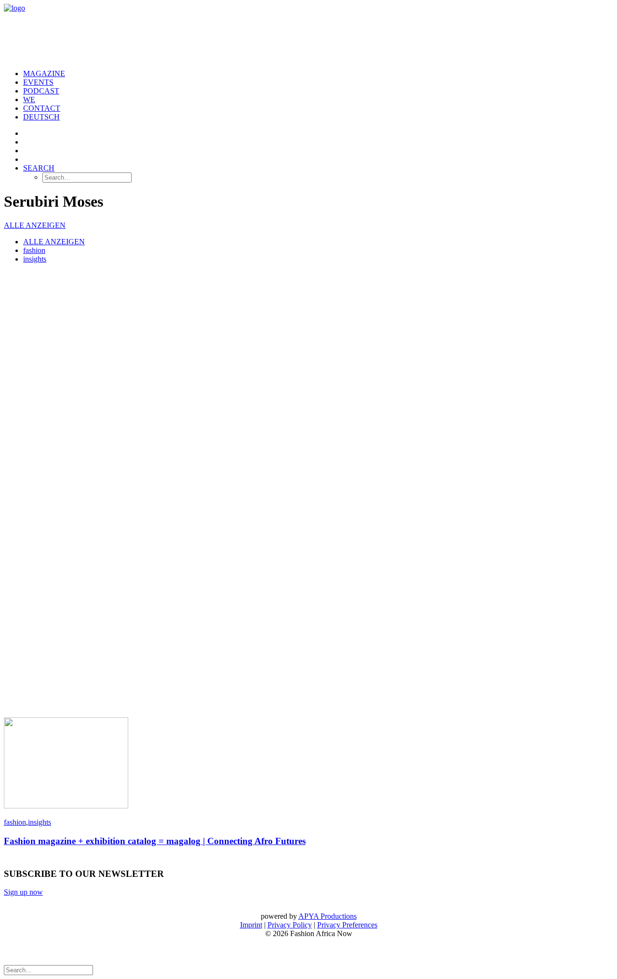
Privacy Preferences (347, 925)
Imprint (251, 925)
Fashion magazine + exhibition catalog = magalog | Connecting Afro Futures (155, 841)
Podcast (41, 91)
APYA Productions (327, 916)
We (29, 99)
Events (38, 82)
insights (34, 259)
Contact (41, 108)
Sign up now (23, 892)
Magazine (44, 73)
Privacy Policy (290, 925)
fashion (34, 250)
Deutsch (41, 117)
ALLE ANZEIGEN (35, 225)
